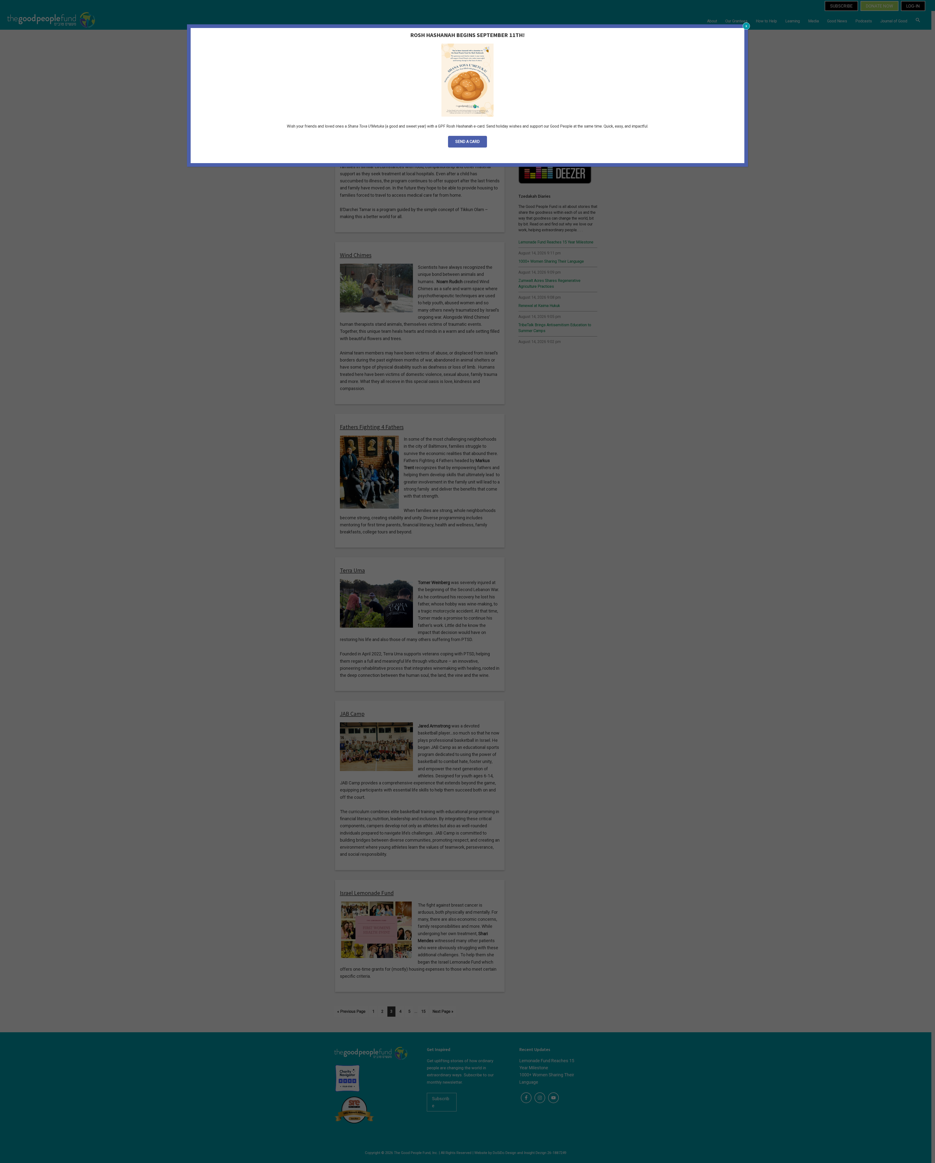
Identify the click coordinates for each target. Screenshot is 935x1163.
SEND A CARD (467, 141)
